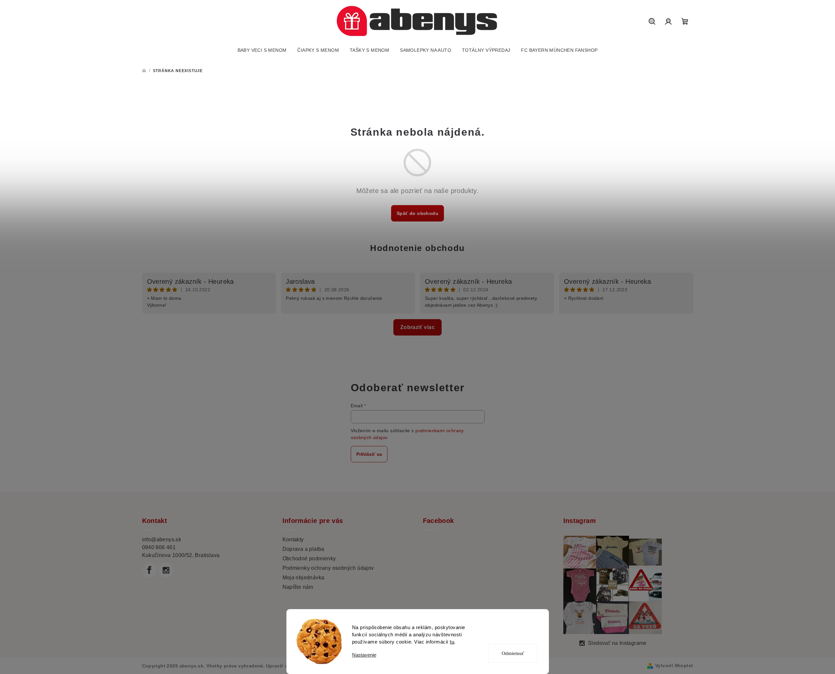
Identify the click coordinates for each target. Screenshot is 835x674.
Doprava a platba (303, 549)
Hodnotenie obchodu (417, 248)
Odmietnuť (513, 653)
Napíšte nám (297, 587)
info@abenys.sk (161, 539)
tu (452, 642)
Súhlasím (517, 629)
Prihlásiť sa (369, 454)
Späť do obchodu (417, 213)
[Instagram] (166, 570)
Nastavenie (364, 654)
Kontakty (293, 539)
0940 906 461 (159, 547)
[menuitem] (262, 50)
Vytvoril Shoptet (674, 665)
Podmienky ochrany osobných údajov (328, 568)
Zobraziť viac (417, 327)
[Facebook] (149, 570)
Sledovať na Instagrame (617, 643)
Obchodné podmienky (309, 558)
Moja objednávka (303, 577)
